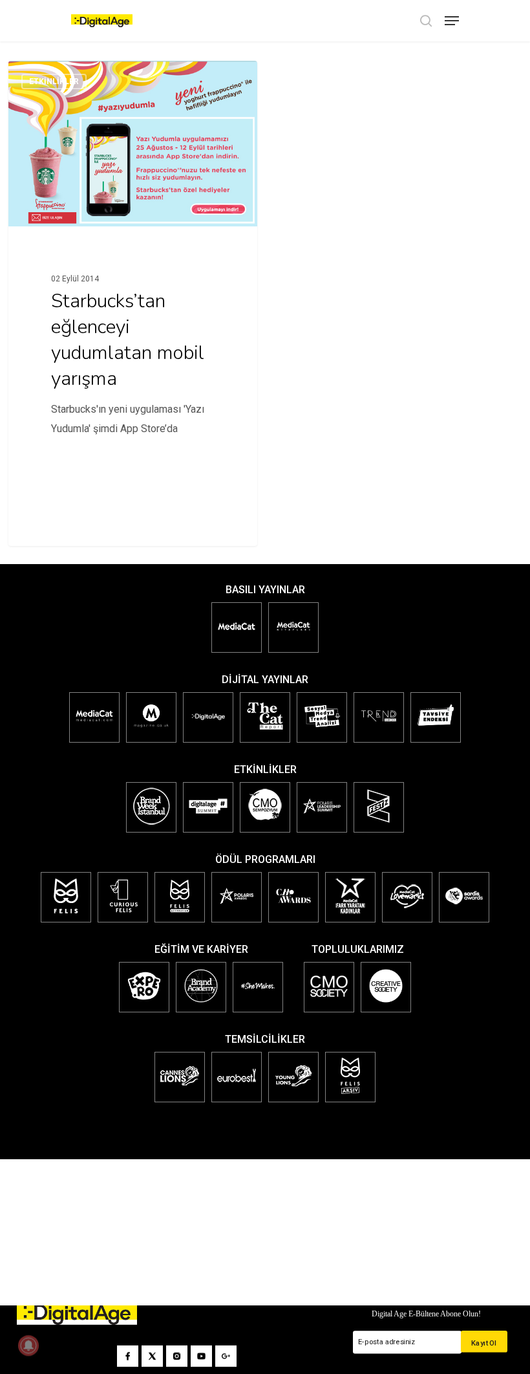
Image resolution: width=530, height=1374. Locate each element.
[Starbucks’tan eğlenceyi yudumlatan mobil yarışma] (132, 271)
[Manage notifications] (28, 1345)
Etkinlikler (54, 81)
